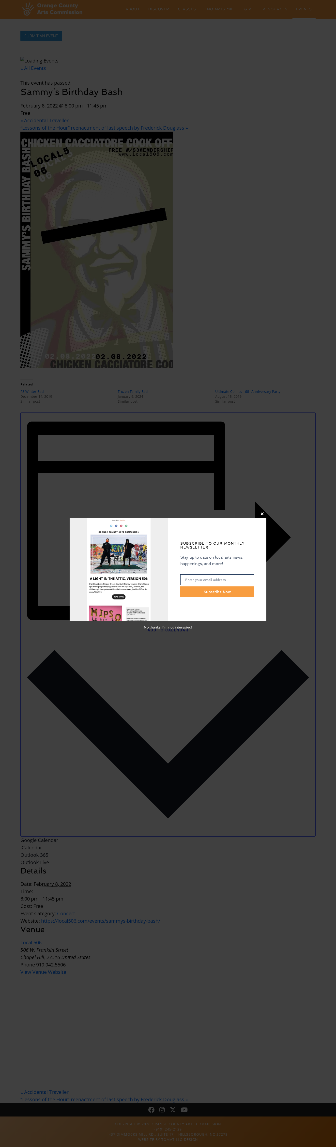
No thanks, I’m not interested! (168, 627)
